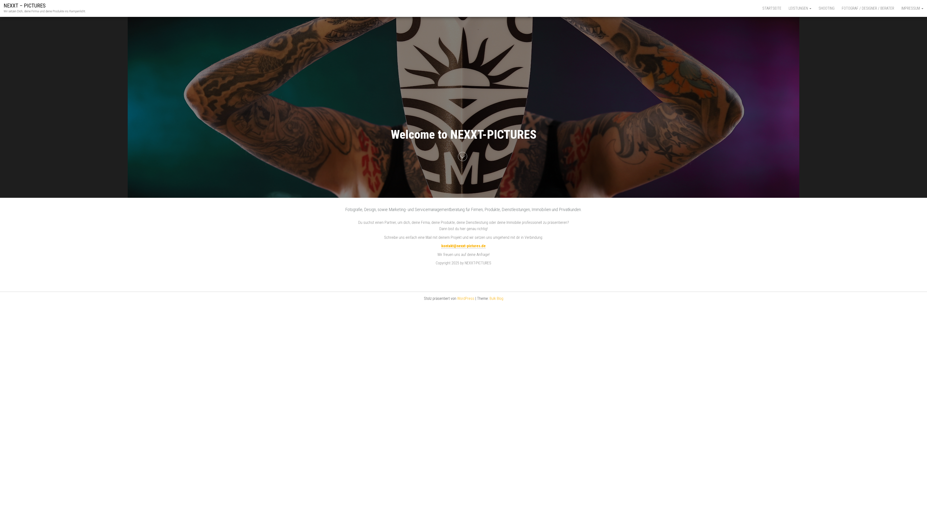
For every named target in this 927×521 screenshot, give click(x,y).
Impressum (911, 8)
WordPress (465, 298)
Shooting (827, 8)
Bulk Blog (496, 298)
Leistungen (799, 8)
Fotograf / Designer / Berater (868, 8)
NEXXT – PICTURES (25, 6)
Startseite (771, 8)
